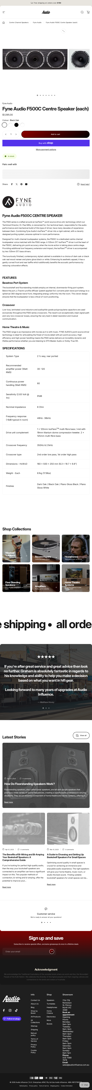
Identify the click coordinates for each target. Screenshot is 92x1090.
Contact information (66, 1086)
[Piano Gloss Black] (16, 125)
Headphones (52, 1007)
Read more (8, 802)
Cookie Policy (34, 1051)
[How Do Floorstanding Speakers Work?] (46, 775)
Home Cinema (50, 1012)
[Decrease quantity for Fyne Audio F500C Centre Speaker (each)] (5, 134)
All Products (36, 1017)
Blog (32, 1007)
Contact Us (35, 1000)
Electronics (51, 1017)
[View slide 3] (48, 708)
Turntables (51, 1004)
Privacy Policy (34, 1046)
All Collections (35, 1021)
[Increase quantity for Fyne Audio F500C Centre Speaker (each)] (16, 134)
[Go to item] (37, 95)
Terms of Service (34, 1040)
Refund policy (34, 1034)
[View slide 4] (50, 922)
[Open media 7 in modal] (63, 31)
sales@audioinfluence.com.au (76, 1065)
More (49, 1020)
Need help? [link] (85, 184)
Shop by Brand (34, 1012)
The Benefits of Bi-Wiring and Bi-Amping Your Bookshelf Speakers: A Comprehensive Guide (23, 857)
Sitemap (34, 1026)
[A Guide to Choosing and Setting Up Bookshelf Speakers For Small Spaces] (68, 829)
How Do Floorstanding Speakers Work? (29, 784)
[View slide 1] (43, 708)
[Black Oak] (4, 125)
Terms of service (44, 1086)
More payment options (46, 149)
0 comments (27, 779)
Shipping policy (54, 1086)
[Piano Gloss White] (22, 125)
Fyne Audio (7, 103)
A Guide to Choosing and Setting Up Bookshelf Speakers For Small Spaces (66, 856)
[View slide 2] (46, 708)
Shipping (34, 1030)
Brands (49, 1024)
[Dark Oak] (10, 125)
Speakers (50, 1000)
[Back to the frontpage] (3, 22)
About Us (35, 1004)
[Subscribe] (51, 951)
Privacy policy (33, 1086)
